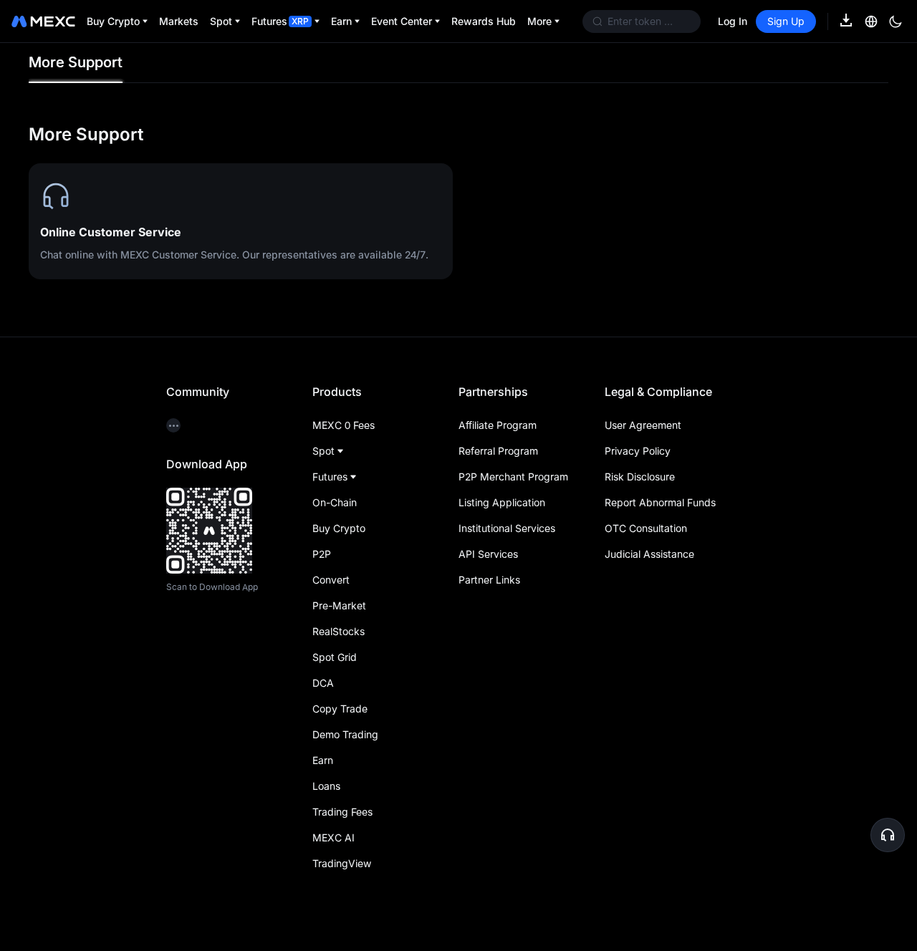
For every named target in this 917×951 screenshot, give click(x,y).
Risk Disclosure (640, 476)
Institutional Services (506, 528)
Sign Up (786, 21)
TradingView (341, 863)
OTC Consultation (646, 528)
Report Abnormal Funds (660, 502)
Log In (732, 21)
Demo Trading (345, 734)
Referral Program (498, 451)
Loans (326, 786)
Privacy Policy (638, 451)
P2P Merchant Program (513, 476)
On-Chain (334, 502)
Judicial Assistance (649, 554)
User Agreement (643, 425)
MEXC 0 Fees (343, 425)
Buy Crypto (338, 528)
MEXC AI (333, 837)
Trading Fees (342, 812)
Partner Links (489, 580)
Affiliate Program (497, 425)
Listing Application (501, 502)
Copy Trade (340, 709)
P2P (321, 554)
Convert (331, 580)
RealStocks (338, 631)
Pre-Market (339, 605)
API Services (488, 554)
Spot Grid (334, 657)
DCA (323, 683)
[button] (887, 835)
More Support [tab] (76, 62)
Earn (322, 760)
